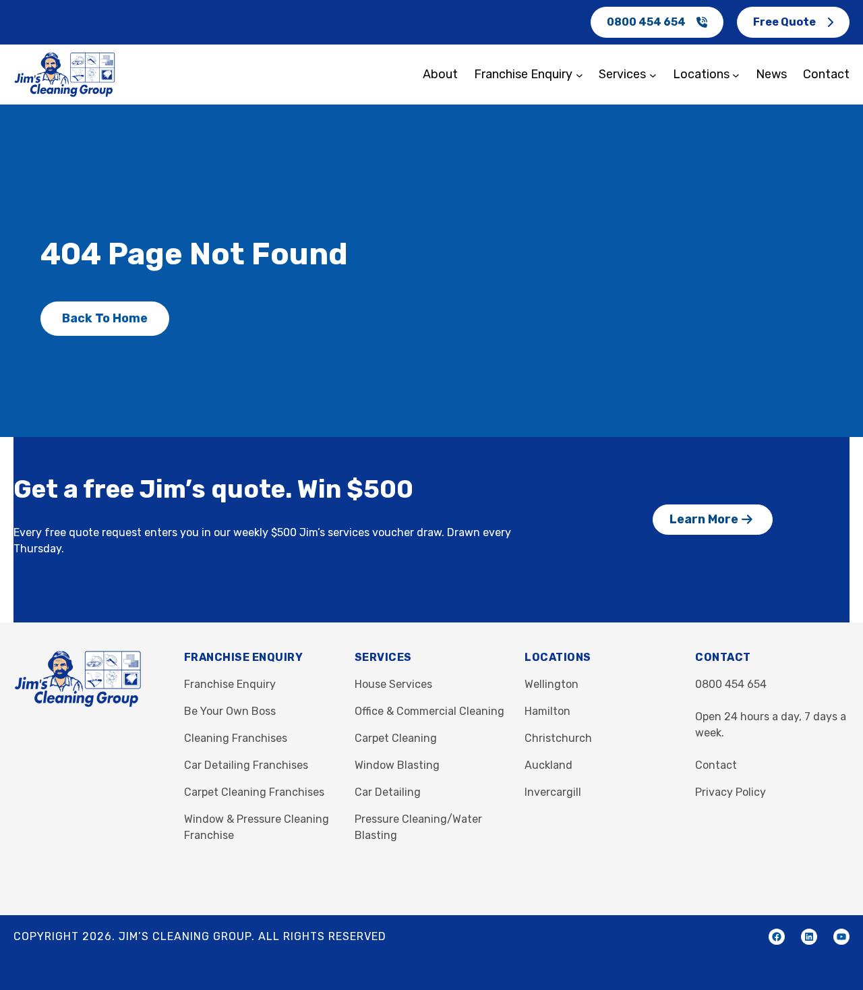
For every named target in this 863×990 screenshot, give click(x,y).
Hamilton (547, 711)
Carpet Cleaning (396, 738)
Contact (716, 765)
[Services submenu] (653, 74)
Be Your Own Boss (230, 711)
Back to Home (105, 318)
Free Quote (784, 22)
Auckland (548, 765)
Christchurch (558, 738)
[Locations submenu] (736, 74)
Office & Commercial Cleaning (429, 711)
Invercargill (553, 792)
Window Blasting (397, 765)
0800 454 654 (646, 22)
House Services (393, 684)
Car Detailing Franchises (246, 765)
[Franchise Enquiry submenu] (579, 74)
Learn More (703, 519)
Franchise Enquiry (230, 684)
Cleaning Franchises (235, 738)
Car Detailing (388, 792)
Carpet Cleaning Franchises (254, 792)
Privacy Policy (730, 792)
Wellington (551, 684)
